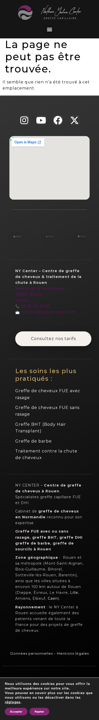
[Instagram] (24, 120)
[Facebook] (58, 120)
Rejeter (39, 712)
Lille (74, 592)
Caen (53, 598)
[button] (49, 29)
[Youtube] (41, 120)
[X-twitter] (74, 120)
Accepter (16, 712)
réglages (13, 702)
